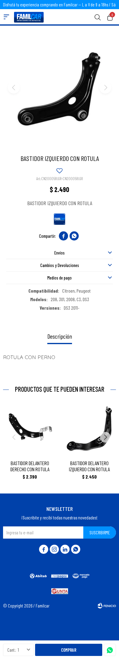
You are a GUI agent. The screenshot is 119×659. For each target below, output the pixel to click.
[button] (98, 16)
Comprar (68, 650)
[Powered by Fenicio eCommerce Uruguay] (107, 605)
